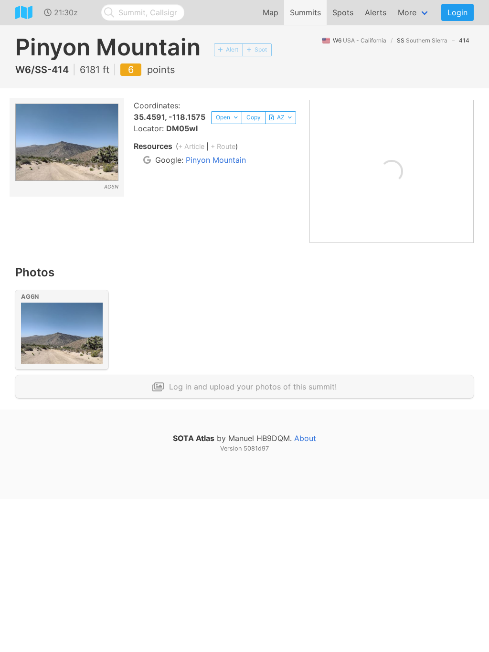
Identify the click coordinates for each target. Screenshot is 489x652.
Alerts (375, 12)
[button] (226, 117)
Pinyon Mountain (216, 160)
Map (270, 12)
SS (422, 40)
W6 (359, 40)
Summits (305, 12)
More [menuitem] (407, 12)
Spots (342, 12)
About (305, 438)
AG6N (30, 296)
